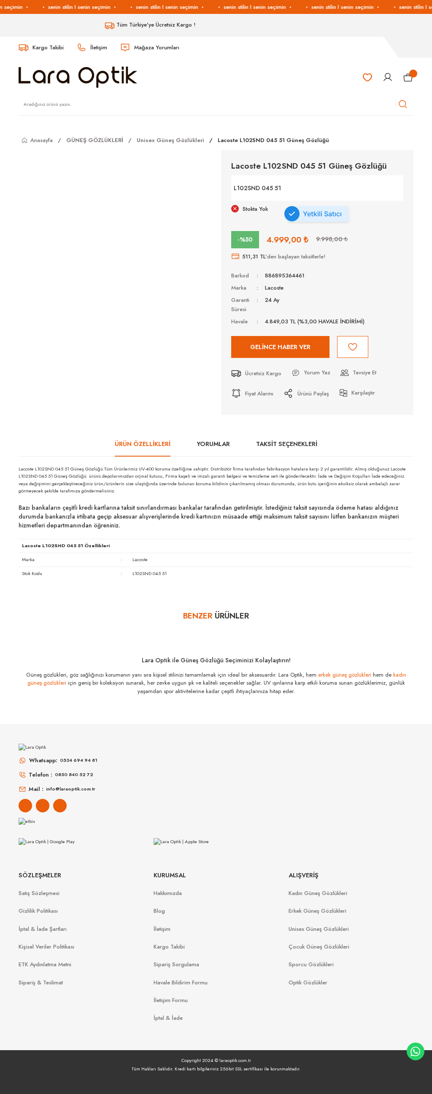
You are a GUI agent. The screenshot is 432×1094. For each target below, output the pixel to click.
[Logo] (78, 76)
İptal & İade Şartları (43, 929)
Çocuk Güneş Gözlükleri (319, 947)
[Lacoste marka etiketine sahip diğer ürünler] (372, 188)
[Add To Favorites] (352, 347)
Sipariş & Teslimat (41, 982)
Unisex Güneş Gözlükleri (319, 929)
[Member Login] (388, 77)
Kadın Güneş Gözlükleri (318, 893)
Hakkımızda (168, 893)
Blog (159, 911)
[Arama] (403, 104)
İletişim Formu (171, 1000)
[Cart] (408, 77)
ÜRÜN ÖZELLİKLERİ (142, 444)
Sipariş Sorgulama (176, 964)
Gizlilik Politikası (38, 911)
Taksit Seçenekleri (286, 444)
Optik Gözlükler (308, 982)
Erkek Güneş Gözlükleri (317, 911)
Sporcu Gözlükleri (311, 964)
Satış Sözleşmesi (39, 893)
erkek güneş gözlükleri (344, 675)
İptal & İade (168, 1018)
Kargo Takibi (169, 947)
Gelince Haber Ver (280, 347)
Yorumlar (213, 444)
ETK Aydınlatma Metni (45, 964)
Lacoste (274, 288)
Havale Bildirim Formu (181, 982)
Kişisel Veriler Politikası (46, 947)
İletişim (162, 929)
